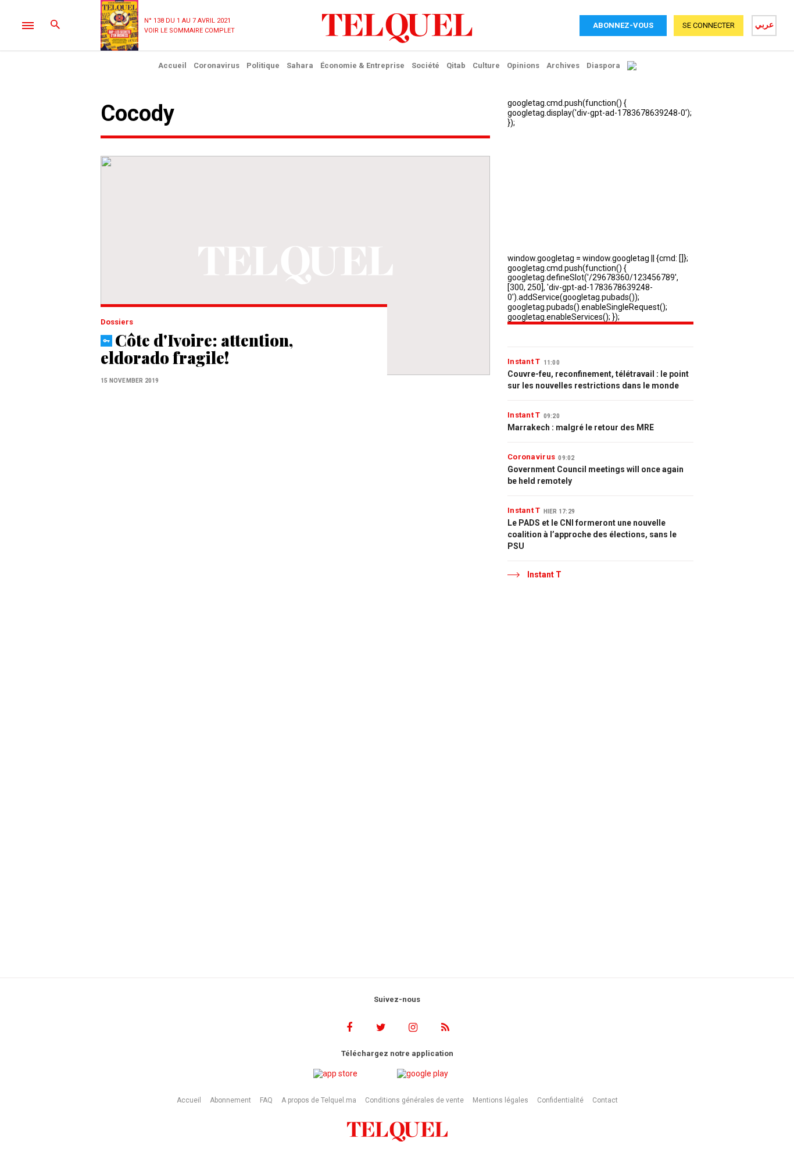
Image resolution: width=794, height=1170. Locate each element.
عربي (764, 24)
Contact (605, 1100)
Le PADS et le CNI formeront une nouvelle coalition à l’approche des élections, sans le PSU (592, 534)
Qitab (456, 65)
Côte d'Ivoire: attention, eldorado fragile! (197, 348)
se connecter (708, 25)
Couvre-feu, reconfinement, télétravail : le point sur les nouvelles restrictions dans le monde (598, 379)
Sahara (300, 65)
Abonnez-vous (623, 25)
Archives (563, 65)
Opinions (523, 65)
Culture (486, 65)
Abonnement (230, 1100)
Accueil (172, 65)
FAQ (266, 1100)
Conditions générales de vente (414, 1100)
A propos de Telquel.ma (318, 1100)
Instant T (524, 361)
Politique (263, 65)
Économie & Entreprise (362, 65)
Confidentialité (560, 1100)
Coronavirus (216, 65)
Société (425, 65)
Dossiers (117, 322)
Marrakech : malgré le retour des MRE (580, 427)
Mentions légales (500, 1100)
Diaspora (603, 65)
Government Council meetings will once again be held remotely (595, 475)
